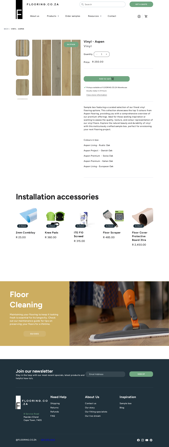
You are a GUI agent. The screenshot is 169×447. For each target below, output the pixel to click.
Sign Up (141, 374)
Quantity (88, 54)
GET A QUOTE (141, 4)
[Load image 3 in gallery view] (22, 87)
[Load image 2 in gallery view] (22, 67)
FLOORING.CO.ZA (43, 4)
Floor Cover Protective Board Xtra (139, 236)
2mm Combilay (25, 232)
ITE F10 (78, 232)
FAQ (52, 416)
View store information (96, 95)
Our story (90, 407)
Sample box (126, 403)
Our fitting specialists (96, 411)
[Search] (82, 4)
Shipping (55, 403)
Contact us (90, 403)
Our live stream (93, 416)
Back (6, 29)
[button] (146, 16)
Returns (54, 407)
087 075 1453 (48, 440)
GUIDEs (34, 334)
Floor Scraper (112, 232)
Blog (122, 407)
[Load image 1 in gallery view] (22, 48)
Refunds (54, 411)
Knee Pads (51, 232)
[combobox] (102, 4)
